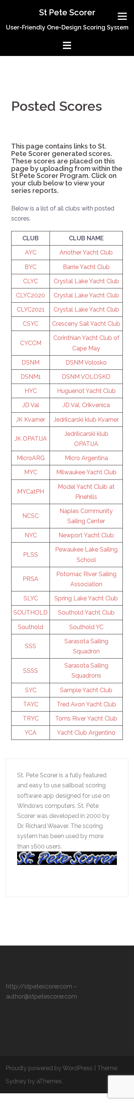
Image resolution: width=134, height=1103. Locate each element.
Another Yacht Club (86, 252)
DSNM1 (30, 376)
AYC (30, 252)
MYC (30, 472)
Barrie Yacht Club (86, 267)
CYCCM (30, 343)
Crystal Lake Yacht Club (86, 281)
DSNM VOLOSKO (86, 376)
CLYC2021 (31, 309)
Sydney (16, 1081)
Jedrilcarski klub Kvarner (86, 419)
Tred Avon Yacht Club (86, 704)
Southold (30, 627)
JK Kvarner (30, 419)
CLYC (30, 281)
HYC (31, 390)
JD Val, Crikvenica (86, 405)
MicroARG (31, 458)
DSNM (30, 362)
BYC (30, 267)
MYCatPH (30, 491)
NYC (31, 535)
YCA (30, 732)
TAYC (30, 704)
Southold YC (86, 627)
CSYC (30, 323)
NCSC (30, 515)
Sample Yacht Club (86, 690)
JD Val (30, 405)
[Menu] (122, 16)
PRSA (30, 578)
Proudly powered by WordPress (49, 1068)
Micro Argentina (86, 458)
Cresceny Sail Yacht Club (86, 323)
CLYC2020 (30, 295)
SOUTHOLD (30, 612)
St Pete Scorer (67, 12)
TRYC (31, 718)
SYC (30, 690)
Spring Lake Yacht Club (86, 598)
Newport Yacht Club (86, 535)
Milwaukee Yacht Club (86, 472)
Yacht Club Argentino (86, 732)
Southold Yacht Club (86, 612)
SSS (30, 646)
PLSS (30, 554)
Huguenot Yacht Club (86, 390)
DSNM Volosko (86, 362)
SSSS (30, 670)
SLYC (30, 598)
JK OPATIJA (31, 438)
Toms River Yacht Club (86, 718)
